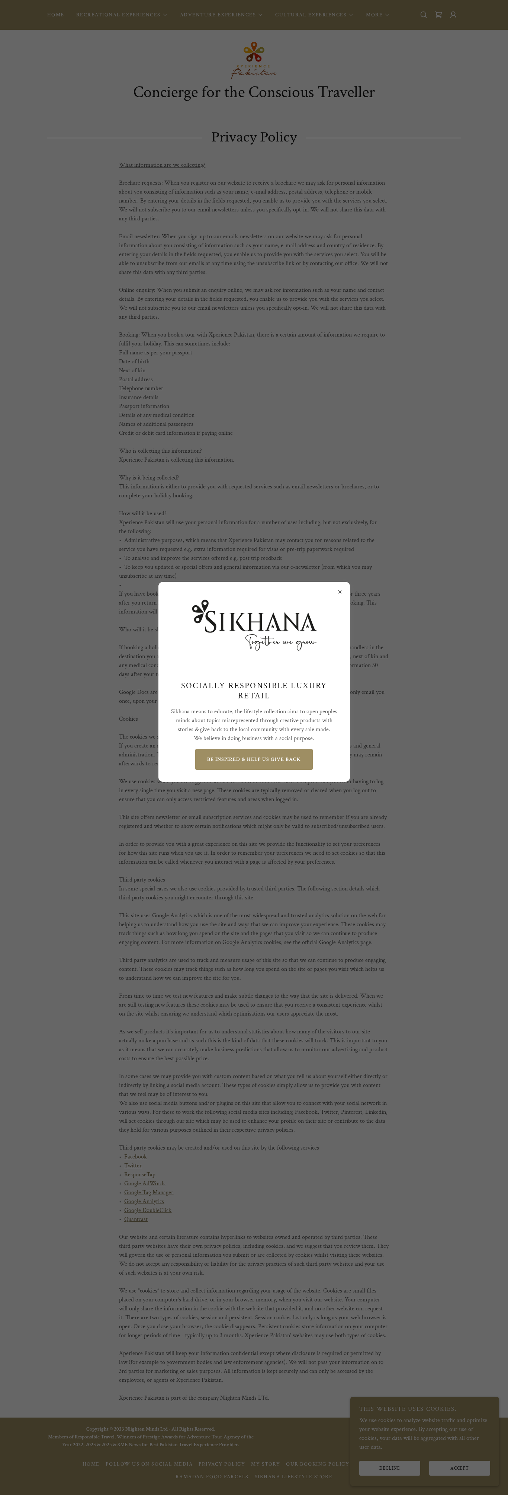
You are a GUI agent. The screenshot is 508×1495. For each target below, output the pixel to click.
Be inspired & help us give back (254, 759)
